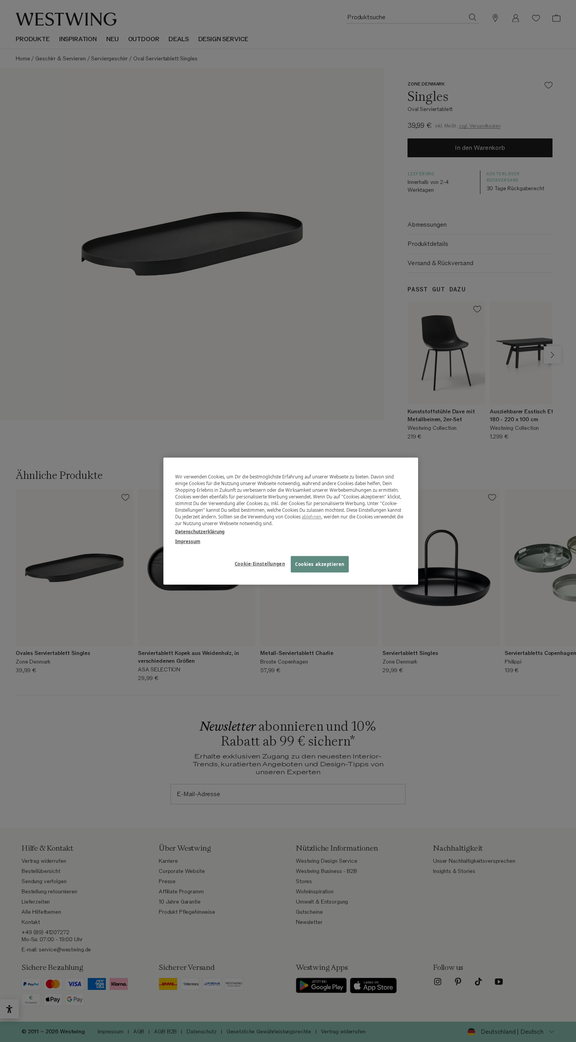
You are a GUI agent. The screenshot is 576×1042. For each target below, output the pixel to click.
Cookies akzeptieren (319, 564)
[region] (290, 521)
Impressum (187, 541)
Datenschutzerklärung (200, 532)
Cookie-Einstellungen (260, 564)
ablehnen (311, 517)
